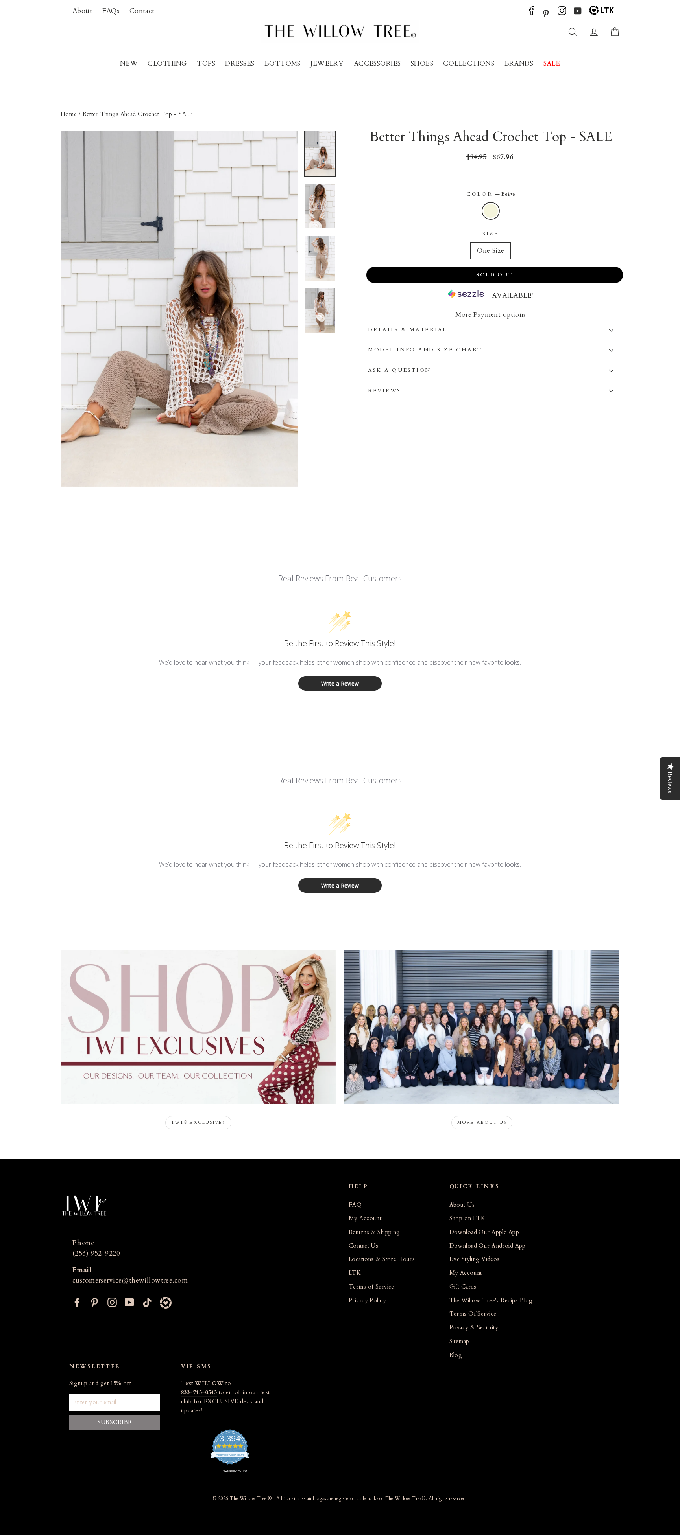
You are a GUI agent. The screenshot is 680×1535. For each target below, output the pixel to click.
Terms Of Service (473, 1314)
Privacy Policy (367, 1300)
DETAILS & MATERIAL (407, 329)
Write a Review (340, 683)
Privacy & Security (474, 1327)
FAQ (355, 1205)
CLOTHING (167, 63)
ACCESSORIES (377, 63)
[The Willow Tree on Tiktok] (147, 1301)
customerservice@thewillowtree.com (130, 1280)
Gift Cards (463, 1287)
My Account (365, 1218)
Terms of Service (371, 1287)
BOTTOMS (282, 63)
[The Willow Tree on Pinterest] (546, 12)
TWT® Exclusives (198, 1122)
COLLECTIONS (468, 63)
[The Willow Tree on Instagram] (562, 12)
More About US (482, 1122)
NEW (129, 63)
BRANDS (519, 63)
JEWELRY (327, 63)
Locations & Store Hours (382, 1259)
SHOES (422, 63)
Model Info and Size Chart (425, 349)
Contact (142, 10)
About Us (462, 1205)
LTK (355, 1273)
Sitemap (459, 1341)
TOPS (206, 63)
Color (490, 194)
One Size (490, 250)
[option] (179, 309)
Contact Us (363, 1246)
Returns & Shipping (374, 1232)
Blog (455, 1355)
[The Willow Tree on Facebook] (531, 12)
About (82, 10)
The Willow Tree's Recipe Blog (491, 1300)
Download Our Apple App (484, 1232)
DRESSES (239, 63)
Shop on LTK (467, 1218)
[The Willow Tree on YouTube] (578, 12)
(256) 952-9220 (96, 1253)
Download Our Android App (487, 1246)
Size (490, 233)
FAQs (111, 10)
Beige (490, 211)
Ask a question (399, 370)
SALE (551, 63)
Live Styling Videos (474, 1259)
